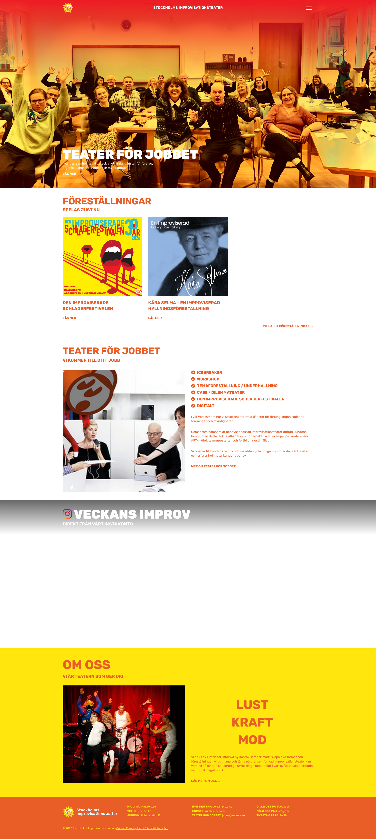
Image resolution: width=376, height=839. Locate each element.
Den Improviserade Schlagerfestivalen (88, 305)
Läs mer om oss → (206, 781)
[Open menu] (308, 8)
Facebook (283, 806)
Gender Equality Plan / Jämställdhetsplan (142, 828)
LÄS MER (69, 174)
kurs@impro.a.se (215, 811)
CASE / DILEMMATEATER (221, 392)
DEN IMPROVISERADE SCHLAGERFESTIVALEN (241, 399)
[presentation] (102, 256)
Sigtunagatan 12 (150, 815)
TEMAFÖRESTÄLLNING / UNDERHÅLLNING (237, 385)
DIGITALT (205, 405)
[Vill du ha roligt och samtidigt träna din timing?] (188, 574)
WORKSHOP (208, 379)
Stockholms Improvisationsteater (188, 7)
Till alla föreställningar (286, 326)
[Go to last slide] (6, 94)
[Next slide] (370, 94)
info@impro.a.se (146, 806)
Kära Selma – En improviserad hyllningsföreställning (184, 305)
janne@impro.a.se (233, 815)
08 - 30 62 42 (142, 811)
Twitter (284, 815)
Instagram (282, 811)
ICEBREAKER (209, 372)
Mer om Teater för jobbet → (215, 466)
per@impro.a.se (222, 806)
